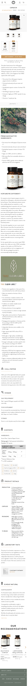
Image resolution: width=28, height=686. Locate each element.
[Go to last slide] (3, 647)
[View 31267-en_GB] (7, 35)
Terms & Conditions (8, 682)
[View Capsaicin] (13, 35)
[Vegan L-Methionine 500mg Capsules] (17, 640)
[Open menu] (2, 2)
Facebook (9, 679)
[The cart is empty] (23, 2)
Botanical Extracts (7, 10)
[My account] (19, 2)
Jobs (3, 679)
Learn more (4, 618)
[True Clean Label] (8, 284)
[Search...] (5, 2)
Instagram (16, 679)
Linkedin (22, 679)
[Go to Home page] (13, 2)
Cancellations (18, 682)
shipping (21, 60)
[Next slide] (23, 647)
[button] (8, 35)
